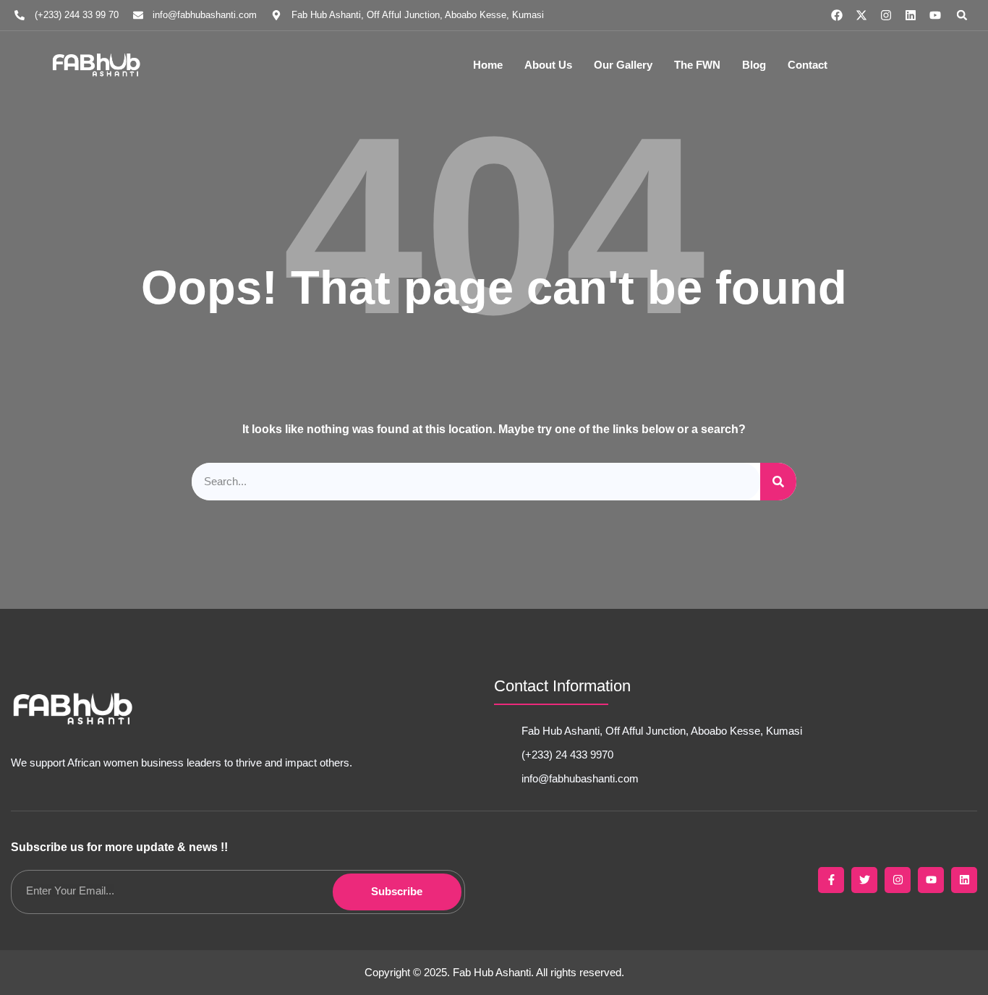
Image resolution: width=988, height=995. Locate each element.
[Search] (778, 482)
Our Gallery (623, 65)
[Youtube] (935, 15)
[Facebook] (837, 15)
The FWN (697, 65)
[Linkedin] (910, 15)
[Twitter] (864, 880)
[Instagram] (886, 15)
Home (488, 65)
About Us (548, 65)
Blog (754, 65)
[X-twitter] (861, 15)
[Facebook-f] (831, 880)
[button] (962, 15)
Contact (807, 65)
